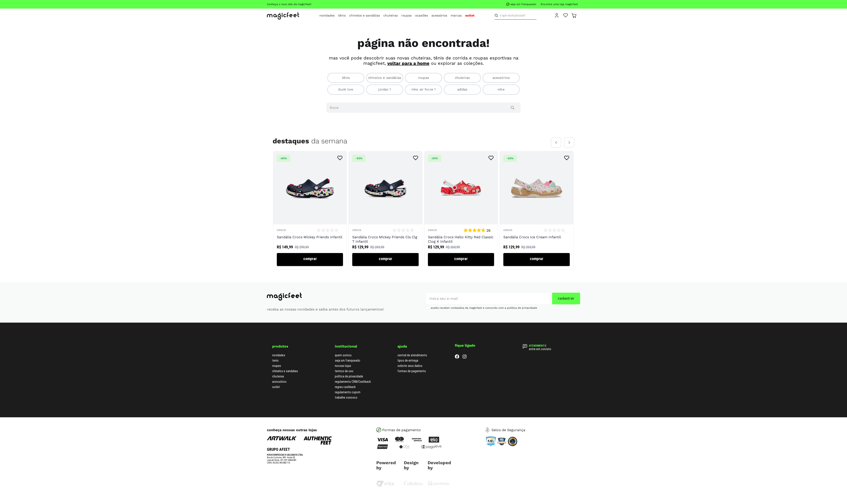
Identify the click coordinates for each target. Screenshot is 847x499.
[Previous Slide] (556, 142)
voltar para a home (408, 63)
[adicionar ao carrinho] (310, 259)
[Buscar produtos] (497, 15)
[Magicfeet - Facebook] (457, 357)
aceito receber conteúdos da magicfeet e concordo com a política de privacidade (484, 307)
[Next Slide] (569, 142)
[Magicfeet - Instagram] (465, 357)
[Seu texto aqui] (438, 485)
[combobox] (515, 15)
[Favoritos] (565, 15)
